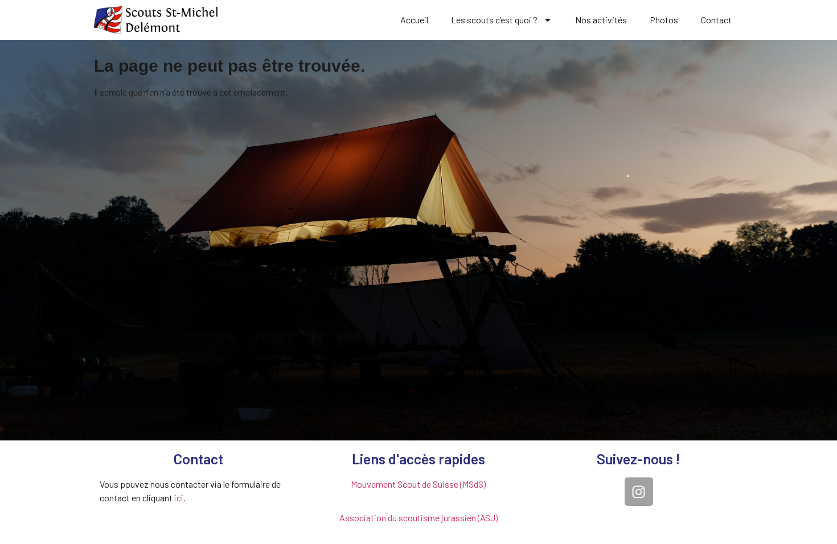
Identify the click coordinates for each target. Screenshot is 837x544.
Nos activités (601, 19)
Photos (664, 19)
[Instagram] (639, 491)
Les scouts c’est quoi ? (494, 19)
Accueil (414, 19)
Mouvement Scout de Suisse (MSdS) (418, 484)
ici (178, 497)
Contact (716, 19)
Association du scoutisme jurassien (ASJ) (418, 517)
